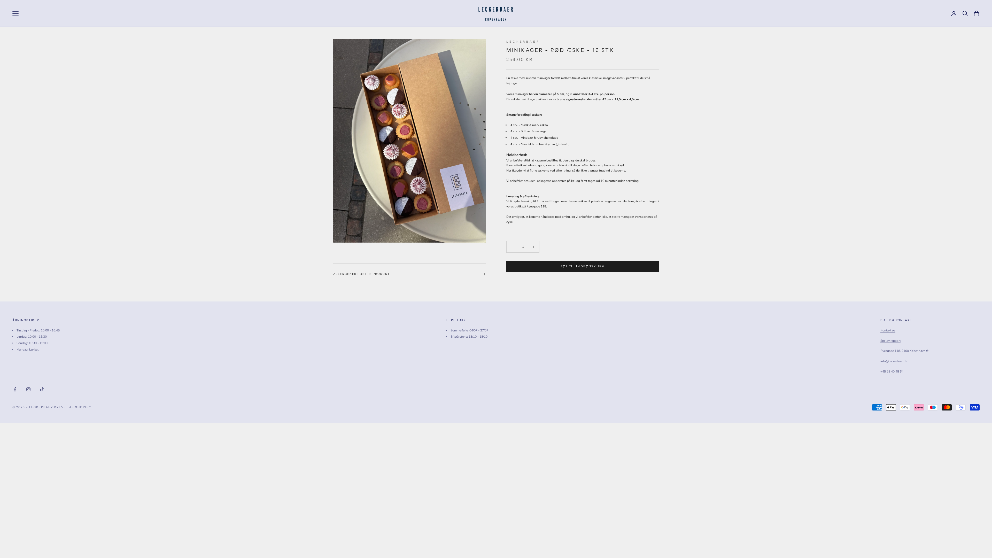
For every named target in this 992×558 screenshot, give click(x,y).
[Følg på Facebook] (15, 389)
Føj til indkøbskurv (583, 266)
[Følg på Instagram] (28, 389)
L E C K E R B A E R (522, 41)
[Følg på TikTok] (41, 389)
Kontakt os (887, 330)
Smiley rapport (890, 341)
